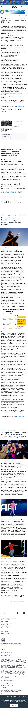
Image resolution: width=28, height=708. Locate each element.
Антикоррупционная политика (7, 685)
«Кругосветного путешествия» (16, 382)
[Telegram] (10, 613)
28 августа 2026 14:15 (12, 430)
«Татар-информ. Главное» (12, 102)
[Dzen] (17, 613)
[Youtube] (24, 613)
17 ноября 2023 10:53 (23, 147)
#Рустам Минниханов (7, 200)
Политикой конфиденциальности (16, 702)
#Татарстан (18, 202)
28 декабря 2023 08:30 (22, 15)
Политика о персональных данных (8, 683)
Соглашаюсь (14, 705)
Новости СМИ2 (6, 136)
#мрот (3, 111)
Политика (3, 15)
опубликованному (18, 168)
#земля (10, 202)
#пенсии (10, 109)
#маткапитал (18, 109)
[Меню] (25, 6)
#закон (3, 109)
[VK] (4, 613)
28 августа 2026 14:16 (12, 215)
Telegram (21, 106)
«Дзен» (16, 106)
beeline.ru (7, 406)
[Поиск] (2, 7)
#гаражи (4, 202)
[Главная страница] (14, 7)
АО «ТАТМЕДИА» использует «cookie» (8, 687)
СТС (13, 462)
